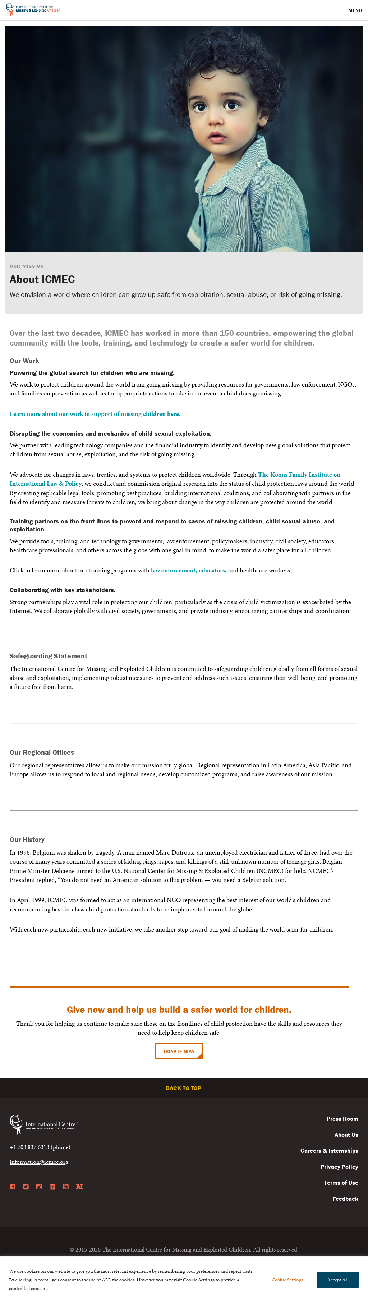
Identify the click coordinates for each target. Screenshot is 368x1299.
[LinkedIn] (52, 1187)
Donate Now (179, 1051)
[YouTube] (65, 1187)
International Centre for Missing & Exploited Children (33, 10)
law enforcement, (174, 570)
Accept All (338, 1279)
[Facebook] (12, 1187)
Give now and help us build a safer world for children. (179, 1009)
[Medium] (79, 1187)
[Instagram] (39, 1187)
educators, (213, 570)
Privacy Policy (339, 1167)
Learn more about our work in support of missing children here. (95, 413)
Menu (355, 10)
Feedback (345, 1199)
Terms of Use (341, 1182)
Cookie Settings (287, 1279)
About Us (346, 1135)
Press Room (342, 1118)
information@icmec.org (39, 1161)
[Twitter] (25, 1187)
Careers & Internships (329, 1150)
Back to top (184, 1088)
